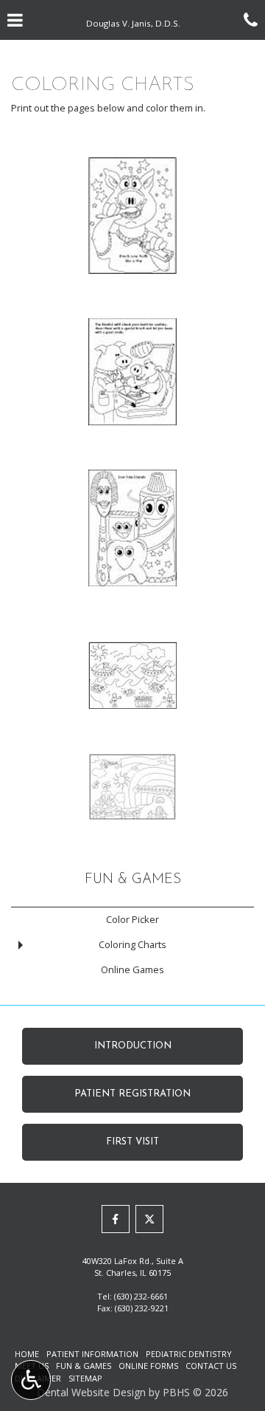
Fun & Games (133, 880)
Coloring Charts (132, 944)
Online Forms (148, 1365)
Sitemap (85, 1378)
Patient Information (92, 1353)
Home (27, 1353)
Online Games (132, 969)
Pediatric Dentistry (189, 1353)
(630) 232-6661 (141, 1296)
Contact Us (211, 1365)
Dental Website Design (91, 1392)
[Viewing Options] (31, 1380)
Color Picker (132, 919)
